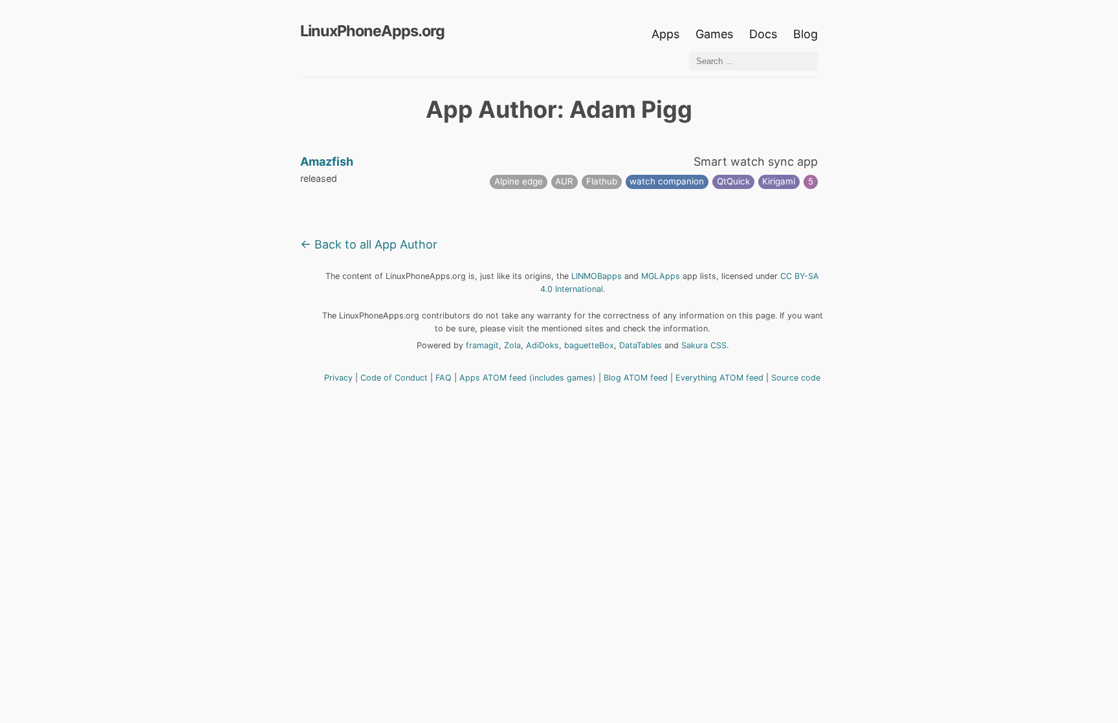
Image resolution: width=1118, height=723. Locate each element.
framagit (482, 345)
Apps (665, 34)
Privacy (338, 378)
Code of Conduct (394, 378)
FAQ (443, 378)
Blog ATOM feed (636, 378)
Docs (764, 34)
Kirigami (778, 181)
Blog (805, 34)
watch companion (667, 181)
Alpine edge (518, 181)
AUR (564, 181)
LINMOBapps (596, 276)
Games (714, 34)
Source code (795, 378)
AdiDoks (542, 345)
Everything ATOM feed (719, 378)
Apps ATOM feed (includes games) (527, 378)
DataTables (640, 345)
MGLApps (660, 276)
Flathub (601, 181)
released (318, 178)
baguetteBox (589, 345)
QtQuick (733, 181)
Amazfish (326, 161)
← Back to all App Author (368, 244)
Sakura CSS (704, 345)
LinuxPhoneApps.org (372, 30)
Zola (512, 345)
